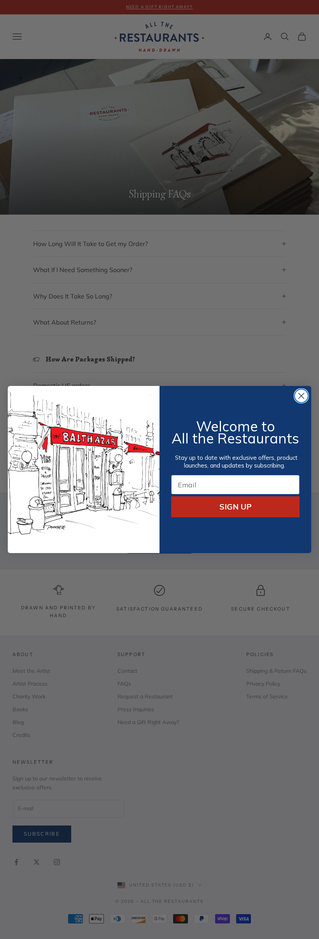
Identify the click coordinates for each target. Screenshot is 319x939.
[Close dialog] (301, 396)
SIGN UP (235, 506)
